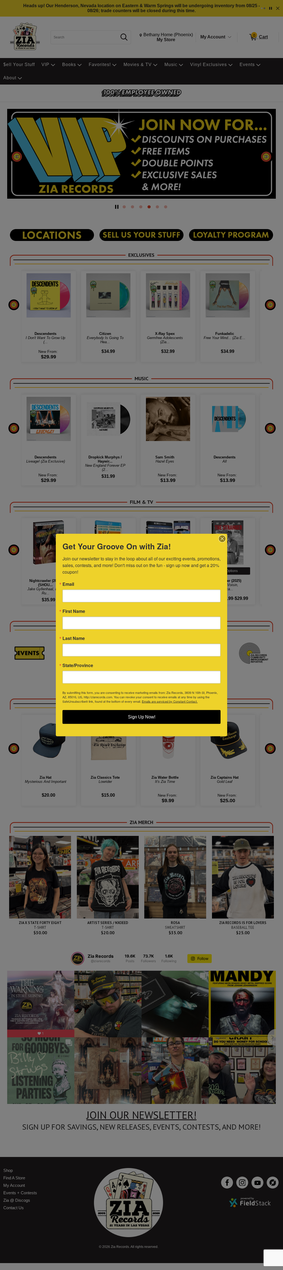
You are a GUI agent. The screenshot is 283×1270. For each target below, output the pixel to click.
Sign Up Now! (141, 717)
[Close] (222, 539)
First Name (73, 611)
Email (68, 584)
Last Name (73, 638)
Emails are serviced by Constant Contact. (170, 701)
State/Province (77, 665)
